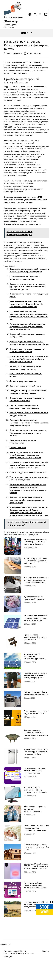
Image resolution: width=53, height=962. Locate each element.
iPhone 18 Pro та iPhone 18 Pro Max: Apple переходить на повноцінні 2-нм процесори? (36, 752)
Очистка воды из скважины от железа (28, 472)
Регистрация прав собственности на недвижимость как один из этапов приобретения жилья (27, 326)
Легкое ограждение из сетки (23, 381)
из (27, 532)
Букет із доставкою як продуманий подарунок (34, 598)
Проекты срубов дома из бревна (25, 386)
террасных (22, 534)
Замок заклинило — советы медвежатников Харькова (36, 712)
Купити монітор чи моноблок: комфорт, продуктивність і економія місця (35, 790)
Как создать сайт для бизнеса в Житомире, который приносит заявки (35, 885)
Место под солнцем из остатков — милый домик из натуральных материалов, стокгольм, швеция (26, 455)
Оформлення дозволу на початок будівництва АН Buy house (36, 847)
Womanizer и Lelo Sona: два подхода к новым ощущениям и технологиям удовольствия (36, 829)
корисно (32, 532)
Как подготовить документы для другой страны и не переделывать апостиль (36, 579)
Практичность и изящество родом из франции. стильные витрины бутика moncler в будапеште (27, 286)
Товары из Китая (18, 448)
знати (22, 532)
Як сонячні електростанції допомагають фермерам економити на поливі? (35, 618)
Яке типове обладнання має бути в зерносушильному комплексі (34, 809)
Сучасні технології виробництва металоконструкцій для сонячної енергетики (34, 657)
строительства (10, 534)
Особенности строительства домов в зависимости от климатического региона (28, 433)
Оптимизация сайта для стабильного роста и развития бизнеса (34, 770)
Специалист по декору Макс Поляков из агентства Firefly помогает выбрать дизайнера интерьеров (29, 359)
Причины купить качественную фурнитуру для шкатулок (35, 637)
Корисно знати (13, 53)
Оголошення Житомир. (14, 954)
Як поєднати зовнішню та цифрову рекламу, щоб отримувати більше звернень (35, 542)
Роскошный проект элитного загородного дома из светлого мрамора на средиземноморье (29, 422)
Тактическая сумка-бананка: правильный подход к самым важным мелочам (35, 733)
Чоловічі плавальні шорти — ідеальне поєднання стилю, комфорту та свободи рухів (35, 676)
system (16, 532)
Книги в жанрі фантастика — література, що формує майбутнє (35, 560)
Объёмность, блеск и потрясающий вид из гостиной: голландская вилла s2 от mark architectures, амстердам (29, 465)
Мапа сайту (5, 944)
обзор (45, 532)
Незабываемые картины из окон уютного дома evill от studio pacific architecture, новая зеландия (26, 304)
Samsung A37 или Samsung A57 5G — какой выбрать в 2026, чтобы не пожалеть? (36, 866)
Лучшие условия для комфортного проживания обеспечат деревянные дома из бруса (27, 500)
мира (39, 532)
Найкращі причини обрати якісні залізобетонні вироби (36, 693)
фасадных (33, 534)
